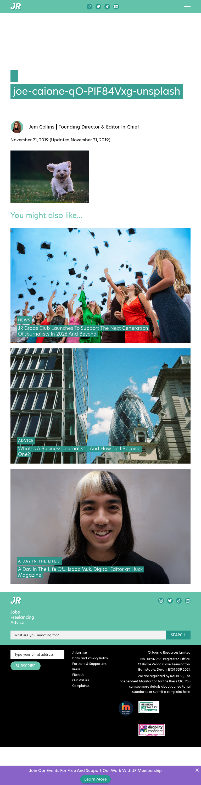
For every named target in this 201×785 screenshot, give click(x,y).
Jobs (15, 612)
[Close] (197, 770)
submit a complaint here (171, 691)
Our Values (80, 680)
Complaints (81, 685)
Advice (17, 622)
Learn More (95, 779)
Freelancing (22, 617)
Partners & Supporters (89, 663)
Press (76, 669)
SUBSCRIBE (25, 666)
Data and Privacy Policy (90, 658)
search (178, 635)
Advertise (79, 652)
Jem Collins (41, 127)
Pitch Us (78, 674)
